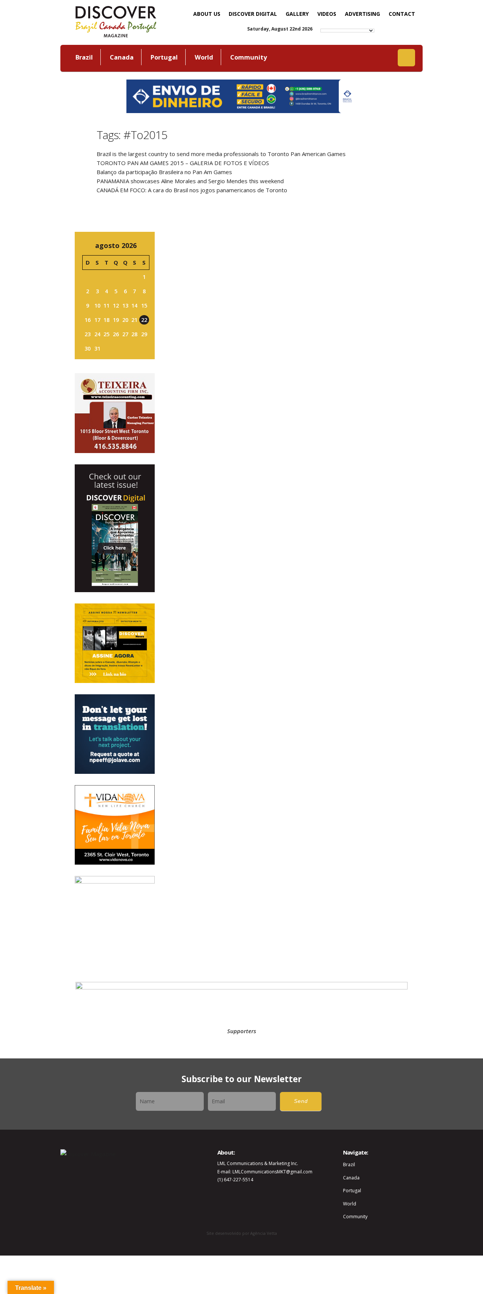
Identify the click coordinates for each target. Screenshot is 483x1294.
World (204, 57)
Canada (122, 57)
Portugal (164, 57)
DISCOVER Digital (253, 13)
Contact (402, 13)
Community (248, 57)
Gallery (297, 13)
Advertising (362, 13)
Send (301, 1101)
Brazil (84, 57)
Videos (326, 13)
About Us (206, 13)
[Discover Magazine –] (115, 21)
